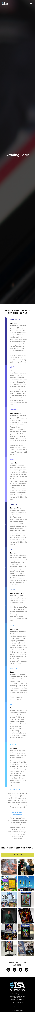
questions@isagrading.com (17, 994)
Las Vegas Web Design (17, 1003)
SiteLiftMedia (18, 1007)
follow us (17, 855)
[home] (4, 3)
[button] (31, 3)
